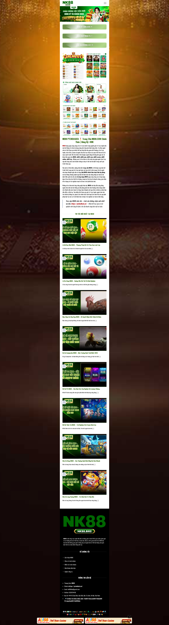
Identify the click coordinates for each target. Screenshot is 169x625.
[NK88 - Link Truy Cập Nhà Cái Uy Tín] (71, 3)
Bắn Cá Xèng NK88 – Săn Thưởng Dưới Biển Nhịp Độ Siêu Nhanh (81, 461)
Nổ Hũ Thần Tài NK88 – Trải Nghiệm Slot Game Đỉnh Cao (79, 425)
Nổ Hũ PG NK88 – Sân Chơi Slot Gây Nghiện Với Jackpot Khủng (81, 389)
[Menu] (105, 3)
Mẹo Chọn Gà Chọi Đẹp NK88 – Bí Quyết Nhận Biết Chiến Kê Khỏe (81, 317)
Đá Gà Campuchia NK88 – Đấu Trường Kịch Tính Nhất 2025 (80, 353)
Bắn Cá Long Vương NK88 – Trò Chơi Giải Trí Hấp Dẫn (78, 497)
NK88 (64, 539)
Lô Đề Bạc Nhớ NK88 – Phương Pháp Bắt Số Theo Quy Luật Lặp (81, 245)
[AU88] (60, 621)
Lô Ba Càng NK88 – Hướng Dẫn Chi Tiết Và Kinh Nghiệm (78, 281)
